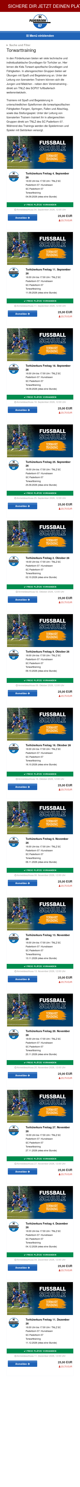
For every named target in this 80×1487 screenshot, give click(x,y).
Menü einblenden (41, 35)
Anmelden (21, 217)
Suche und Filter (19, 45)
